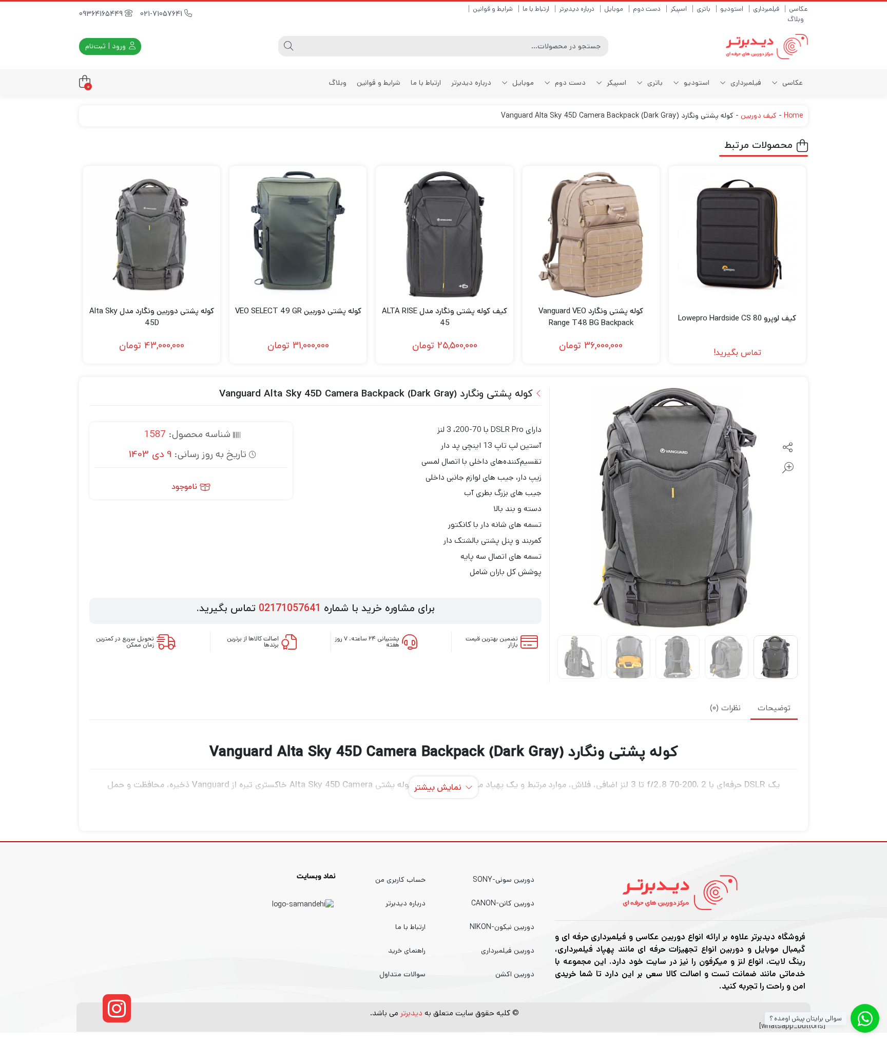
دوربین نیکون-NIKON (502, 927)
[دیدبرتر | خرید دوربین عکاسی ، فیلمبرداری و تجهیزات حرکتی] (767, 46)
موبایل (613, 9)
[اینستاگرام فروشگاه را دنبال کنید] (117, 1008)
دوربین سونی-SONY (503, 880)
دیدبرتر (411, 1013)
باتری (703, 9)
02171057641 (290, 608)
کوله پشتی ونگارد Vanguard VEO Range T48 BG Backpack (590, 317)
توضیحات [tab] (774, 708)
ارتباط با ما (536, 9)
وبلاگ (795, 19)
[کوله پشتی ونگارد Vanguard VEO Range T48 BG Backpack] (591, 234)
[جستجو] (288, 46)
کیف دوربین (759, 115)
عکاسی (798, 9)
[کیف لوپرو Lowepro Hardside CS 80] (737, 234)
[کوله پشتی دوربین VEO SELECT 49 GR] (298, 234)
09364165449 (102, 14)
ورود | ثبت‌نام (106, 46)
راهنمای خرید (407, 950)
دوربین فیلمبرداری (507, 950)
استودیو (731, 9)
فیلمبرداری (766, 9)
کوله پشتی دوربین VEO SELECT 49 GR (298, 311)
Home (793, 115)
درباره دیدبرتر (576, 9)
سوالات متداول (402, 974)
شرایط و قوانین (493, 9)
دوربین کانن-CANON (502, 903)
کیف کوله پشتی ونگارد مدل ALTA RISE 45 (444, 317)
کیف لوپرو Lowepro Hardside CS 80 (737, 318)
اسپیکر (678, 9)
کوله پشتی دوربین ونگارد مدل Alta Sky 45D (151, 317)
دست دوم (647, 9)
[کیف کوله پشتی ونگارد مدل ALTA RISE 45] (444, 234)
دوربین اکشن (514, 974)
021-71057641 (162, 14)
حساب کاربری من (400, 880)
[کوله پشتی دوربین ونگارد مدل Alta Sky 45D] (151, 234)
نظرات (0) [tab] (725, 708)
